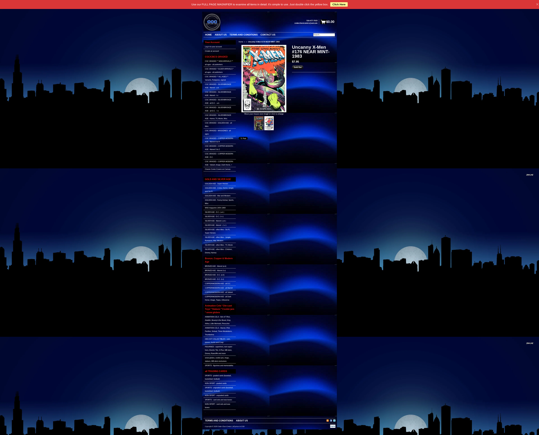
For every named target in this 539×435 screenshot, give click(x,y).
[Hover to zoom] (263, 78)
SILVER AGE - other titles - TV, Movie (219, 245)
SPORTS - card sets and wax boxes (218, 400)
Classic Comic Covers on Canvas (217, 169)
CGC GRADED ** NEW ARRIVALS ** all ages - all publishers (219, 63)
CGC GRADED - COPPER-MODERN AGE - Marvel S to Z (219, 147)
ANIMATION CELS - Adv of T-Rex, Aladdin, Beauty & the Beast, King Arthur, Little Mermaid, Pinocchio (217, 320)
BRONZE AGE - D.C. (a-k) (214, 275)
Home (241, 42)
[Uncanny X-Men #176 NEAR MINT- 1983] (258, 123)
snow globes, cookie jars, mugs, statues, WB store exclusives (217, 359)
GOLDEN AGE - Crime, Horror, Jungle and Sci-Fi (219, 189)
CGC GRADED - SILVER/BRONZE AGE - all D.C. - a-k (218, 101)
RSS (327, 420)
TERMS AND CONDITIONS (219, 420)
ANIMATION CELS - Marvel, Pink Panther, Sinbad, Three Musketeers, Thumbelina (218, 331)
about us (242, 420)
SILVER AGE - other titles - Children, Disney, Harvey (218, 251)
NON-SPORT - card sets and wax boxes (217, 405)
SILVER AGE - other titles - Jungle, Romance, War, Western (218, 239)
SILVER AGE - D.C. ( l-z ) (214, 217)
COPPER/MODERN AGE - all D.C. (218, 284)
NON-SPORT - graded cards (216, 383)
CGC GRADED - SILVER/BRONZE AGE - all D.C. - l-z (218, 109)
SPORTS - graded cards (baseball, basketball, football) (218, 377)
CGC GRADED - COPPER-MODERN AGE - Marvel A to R (219, 140)
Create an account (212, 51)
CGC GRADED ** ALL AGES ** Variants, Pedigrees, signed (216, 78)
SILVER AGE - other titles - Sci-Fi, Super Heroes (217, 231)
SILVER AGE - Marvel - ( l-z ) (215, 225)
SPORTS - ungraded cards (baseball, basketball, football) (219, 389)
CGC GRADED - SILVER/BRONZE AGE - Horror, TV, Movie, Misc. (218, 117)
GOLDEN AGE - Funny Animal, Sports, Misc (219, 201)
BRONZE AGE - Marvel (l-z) (215, 271)
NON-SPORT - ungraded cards (217, 395)
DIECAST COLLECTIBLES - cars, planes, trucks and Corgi (217, 340)
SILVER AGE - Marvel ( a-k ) (215, 221)
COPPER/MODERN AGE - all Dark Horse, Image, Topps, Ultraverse (218, 298)
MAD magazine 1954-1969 (215, 208)
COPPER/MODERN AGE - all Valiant (219, 292)
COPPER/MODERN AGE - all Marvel (219, 288)
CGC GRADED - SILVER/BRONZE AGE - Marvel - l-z (218, 93)
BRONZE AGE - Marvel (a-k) (215, 266)
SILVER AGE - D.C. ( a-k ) (214, 212)
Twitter (334, 420)
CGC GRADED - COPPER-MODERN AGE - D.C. (219, 155)
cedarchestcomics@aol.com (306, 23)
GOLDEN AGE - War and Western (217, 196)
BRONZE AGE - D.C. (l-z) (214, 279)
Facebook (331, 420)
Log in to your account (213, 47)
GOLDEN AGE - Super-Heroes (216, 184)
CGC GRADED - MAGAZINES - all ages (218, 132)
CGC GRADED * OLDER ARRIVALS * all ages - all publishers (219, 70)
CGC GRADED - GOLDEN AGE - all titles (218, 124)
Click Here (339, 4)
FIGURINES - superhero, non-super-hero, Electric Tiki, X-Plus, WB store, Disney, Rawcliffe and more (219, 350)
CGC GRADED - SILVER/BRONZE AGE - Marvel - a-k (218, 86)
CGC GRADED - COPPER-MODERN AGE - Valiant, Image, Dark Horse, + (219, 163)
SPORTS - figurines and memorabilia (219, 366)
